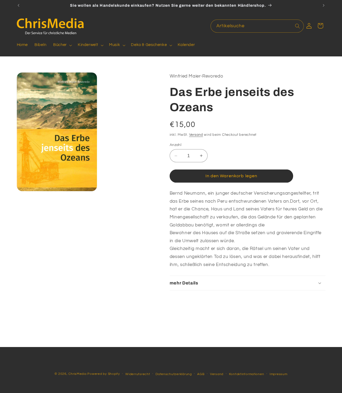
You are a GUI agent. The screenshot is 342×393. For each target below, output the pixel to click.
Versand (196, 135)
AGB (200, 374)
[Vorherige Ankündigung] (18, 5)
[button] (62, 45)
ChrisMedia (77, 373)
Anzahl (176, 145)
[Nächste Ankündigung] (323, 5)
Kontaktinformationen (246, 374)
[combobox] (257, 26)
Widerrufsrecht (137, 374)
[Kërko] (297, 26)
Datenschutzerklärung (174, 374)
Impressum (278, 374)
